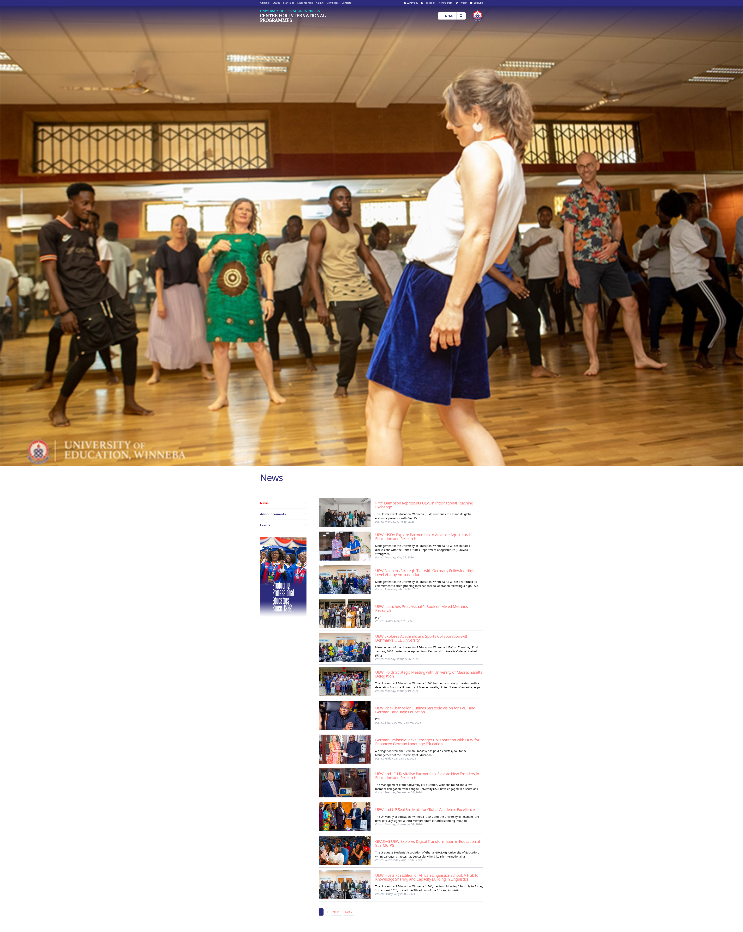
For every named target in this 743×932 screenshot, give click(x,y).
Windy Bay (412, 2)
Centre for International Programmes (293, 17)
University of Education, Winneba (290, 10)
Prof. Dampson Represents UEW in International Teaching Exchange (424, 505)
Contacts (346, 2)
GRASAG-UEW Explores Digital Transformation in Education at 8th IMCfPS (427, 843)
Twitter (463, 2)
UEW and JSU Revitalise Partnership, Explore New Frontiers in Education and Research (427, 775)
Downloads (333, 2)
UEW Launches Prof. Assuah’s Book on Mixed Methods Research (421, 608)
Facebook (429, 2)
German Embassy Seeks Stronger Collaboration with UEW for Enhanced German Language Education (427, 741)
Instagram (446, 2)
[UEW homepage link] (477, 15)
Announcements (273, 514)
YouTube (478, 2)
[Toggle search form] (461, 16)
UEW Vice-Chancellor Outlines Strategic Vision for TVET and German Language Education (425, 709)
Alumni (320, 2)
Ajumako (265, 2)
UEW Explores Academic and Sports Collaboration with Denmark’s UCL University (421, 638)
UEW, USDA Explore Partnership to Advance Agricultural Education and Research (422, 536)
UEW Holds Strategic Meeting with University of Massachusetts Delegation (428, 674)
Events (265, 525)
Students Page (305, 2)
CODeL (276, 2)
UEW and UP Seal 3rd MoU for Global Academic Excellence (425, 809)
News (264, 503)
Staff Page (288, 2)
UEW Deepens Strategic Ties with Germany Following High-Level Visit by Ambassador (425, 572)
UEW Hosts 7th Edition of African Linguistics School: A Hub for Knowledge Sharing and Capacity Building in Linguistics (427, 877)
